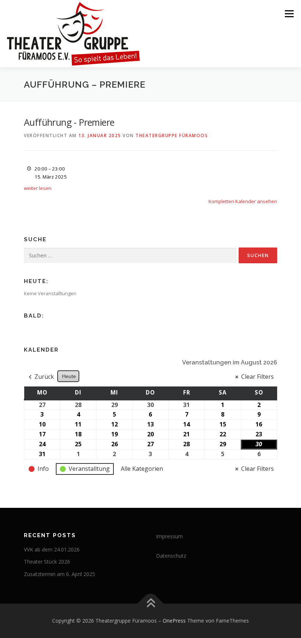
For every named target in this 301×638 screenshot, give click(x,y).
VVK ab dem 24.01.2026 (52, 549)
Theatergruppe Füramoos (171, 135)
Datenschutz (171, 555)
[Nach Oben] (151, 603)
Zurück (44, 377)
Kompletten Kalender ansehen (242, 201)
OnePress (174, 620)
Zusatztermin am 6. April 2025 (59, 574)
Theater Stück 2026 (47, 561)
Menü (289, 13)
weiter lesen (37, 188)
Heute (69, 376)
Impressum (169, 536)
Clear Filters (257, 377)
